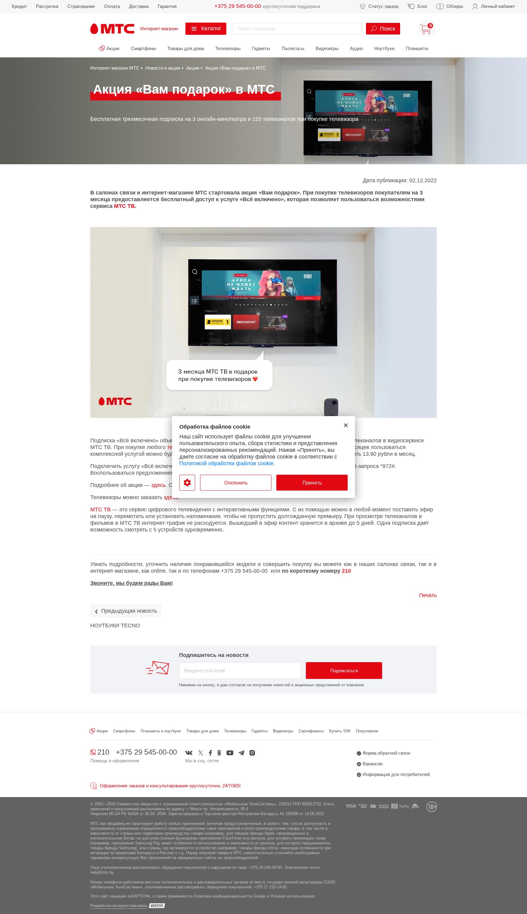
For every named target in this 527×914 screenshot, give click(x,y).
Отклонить (236, 482)
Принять (312, 482)
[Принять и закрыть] (346, 425)
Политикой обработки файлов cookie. (227, 463)
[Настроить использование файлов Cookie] (187, 483)
